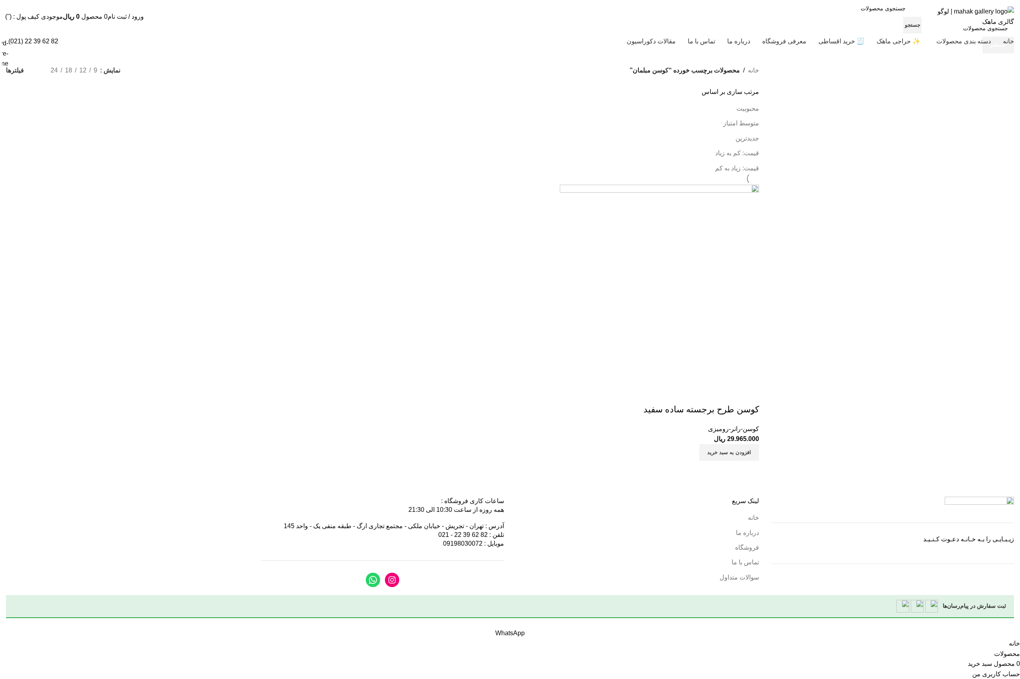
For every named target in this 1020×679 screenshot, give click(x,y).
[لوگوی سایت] (970, 16)
